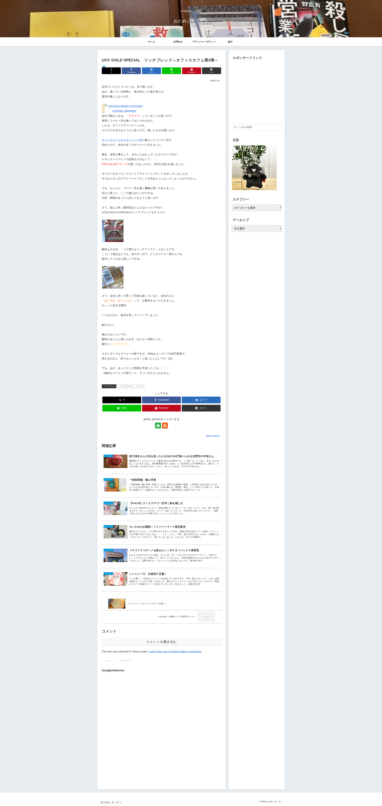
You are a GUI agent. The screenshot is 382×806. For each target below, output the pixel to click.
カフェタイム (110, 386)
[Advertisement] (127, 703)
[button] (211, 70)
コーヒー (139, 386)
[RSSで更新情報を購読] (165, 425)
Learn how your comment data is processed (175, 651)
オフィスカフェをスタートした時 (122, 140)
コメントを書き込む (161, 642)
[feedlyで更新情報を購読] (158, 425)
